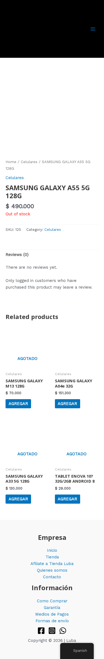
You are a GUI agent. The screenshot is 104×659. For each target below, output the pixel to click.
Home (11, 162)
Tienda (52, 557)
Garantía (52, 607)
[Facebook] (41, 630)
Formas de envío (52, 620)
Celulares (29, 162)
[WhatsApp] (63, 630)
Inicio (52, 550)
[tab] (52, 254)
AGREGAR (18, 403)
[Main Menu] (92, 28)
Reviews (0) (17, 254)
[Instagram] (52, 630)
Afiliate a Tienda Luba (52, 563)
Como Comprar (52, 600)
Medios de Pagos (52, 614)
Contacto (52, 576)
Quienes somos (52, 570)
